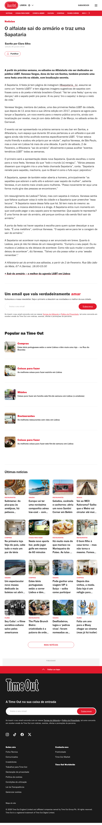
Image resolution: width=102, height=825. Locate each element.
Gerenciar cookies (13, 792)
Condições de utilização (16, 782)
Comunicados (12, 757)
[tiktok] (14, 734)
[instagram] (7, 734)
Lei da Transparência (15, 787)
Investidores (11, 762)
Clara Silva (24, 44)
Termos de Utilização (51, 314)
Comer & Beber (38, 13)
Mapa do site (11, 803)
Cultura (51, 13)
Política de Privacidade (70, 314)
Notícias (9, 13)
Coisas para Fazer (22, 13)
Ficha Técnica (12, 752)
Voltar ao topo (53, 670)
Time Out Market (62, 757)
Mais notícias (51, 645)
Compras (60, 13)
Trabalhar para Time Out (16, 767)
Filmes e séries (73, 13)
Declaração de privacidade (17, 772)
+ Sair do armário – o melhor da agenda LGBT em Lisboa (37, 274)
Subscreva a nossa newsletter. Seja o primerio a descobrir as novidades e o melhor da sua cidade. (48, 299)
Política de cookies (14, 777)
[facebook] (22, 734)
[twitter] (29, 734)
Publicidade (60, 752)
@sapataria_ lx (68, 85)
